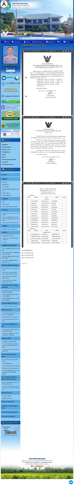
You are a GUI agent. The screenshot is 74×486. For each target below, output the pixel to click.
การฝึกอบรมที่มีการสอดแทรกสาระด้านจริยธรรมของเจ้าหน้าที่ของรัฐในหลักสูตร (11, 372)
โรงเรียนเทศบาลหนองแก (7, 164)
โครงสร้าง (4, 182)
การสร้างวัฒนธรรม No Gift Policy (10, 317)
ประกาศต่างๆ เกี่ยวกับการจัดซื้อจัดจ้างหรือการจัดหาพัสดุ (10, 253)
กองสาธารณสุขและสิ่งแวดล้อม (9, 159)
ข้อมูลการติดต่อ (6, 193)
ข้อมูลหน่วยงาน (17, 42)
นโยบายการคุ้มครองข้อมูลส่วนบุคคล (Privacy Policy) (37, 464)
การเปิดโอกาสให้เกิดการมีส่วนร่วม (9, 303)
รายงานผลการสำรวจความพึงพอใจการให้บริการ (10, 239)
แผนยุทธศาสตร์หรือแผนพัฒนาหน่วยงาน (10, 190)
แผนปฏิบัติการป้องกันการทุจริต (9, 341)
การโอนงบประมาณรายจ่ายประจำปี (9, 412)
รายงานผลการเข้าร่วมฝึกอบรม (8, 416)
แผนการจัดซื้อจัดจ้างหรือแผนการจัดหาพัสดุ (11, 249)
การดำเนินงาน (5, 210)
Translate (14, 72)
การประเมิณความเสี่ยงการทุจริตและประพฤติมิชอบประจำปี (10, 330)
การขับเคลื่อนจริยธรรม (7, 363)
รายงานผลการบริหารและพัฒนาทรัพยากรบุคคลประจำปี (9, 281)
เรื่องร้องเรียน (51, 42)
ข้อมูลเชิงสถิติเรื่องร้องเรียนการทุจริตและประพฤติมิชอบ (10, 299)
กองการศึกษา (5, 162)
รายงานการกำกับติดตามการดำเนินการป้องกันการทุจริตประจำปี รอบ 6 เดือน (10, 345)
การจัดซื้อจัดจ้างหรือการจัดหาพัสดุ (9, 245)
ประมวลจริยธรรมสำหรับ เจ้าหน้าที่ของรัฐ (10, 360)
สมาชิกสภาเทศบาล (6, 147)
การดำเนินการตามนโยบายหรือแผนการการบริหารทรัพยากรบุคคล (9, 273)
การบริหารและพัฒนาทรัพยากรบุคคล (10, 265)
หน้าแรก (8, 42)
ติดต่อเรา (67, 42)
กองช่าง (4, 157)
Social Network (5, 204)
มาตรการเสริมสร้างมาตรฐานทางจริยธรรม (9, 355)
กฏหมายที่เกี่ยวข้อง (6, 195)
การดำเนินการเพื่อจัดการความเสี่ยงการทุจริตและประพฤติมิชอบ (10, 334)
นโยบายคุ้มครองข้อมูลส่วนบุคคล (9, 206)
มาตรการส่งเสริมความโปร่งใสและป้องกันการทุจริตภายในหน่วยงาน (9, 378)
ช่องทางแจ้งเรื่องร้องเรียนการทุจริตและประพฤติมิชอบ (10, 295)
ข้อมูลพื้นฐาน (4, 178)
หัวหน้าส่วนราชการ (6, 149)
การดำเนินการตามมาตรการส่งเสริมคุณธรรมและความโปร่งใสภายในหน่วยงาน (11, 388)
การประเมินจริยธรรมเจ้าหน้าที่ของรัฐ (10, 365)
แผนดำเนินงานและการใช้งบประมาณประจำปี (11, 214)
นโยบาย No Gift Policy (7, 309)
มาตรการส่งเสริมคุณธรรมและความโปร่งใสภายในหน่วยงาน (10, 383)
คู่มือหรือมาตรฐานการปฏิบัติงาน (9, 229)
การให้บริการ (4, 232)
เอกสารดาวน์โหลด (6, 396)
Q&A (60, 42)
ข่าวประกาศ (4, 174)
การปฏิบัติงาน (5, 226)
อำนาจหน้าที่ (5, 186)
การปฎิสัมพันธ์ (5, 198)
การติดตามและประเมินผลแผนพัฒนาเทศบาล (10, 406)
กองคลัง (4, 154)
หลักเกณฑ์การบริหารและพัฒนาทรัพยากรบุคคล (9, 277)
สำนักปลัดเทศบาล (6, 152)
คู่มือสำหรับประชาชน (7, 398)
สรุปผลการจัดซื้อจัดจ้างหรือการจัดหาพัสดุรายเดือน (10, 257)
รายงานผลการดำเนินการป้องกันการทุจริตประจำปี (10, 350)
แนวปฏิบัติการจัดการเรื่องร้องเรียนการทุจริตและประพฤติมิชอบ (11, 291)
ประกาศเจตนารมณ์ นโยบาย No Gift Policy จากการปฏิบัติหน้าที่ (10, 314)
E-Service (4, 242)
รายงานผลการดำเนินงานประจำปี (10, 222)
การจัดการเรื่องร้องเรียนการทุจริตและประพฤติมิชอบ (10, 286)
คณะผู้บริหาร (5, 144)
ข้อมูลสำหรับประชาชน (38, 42)
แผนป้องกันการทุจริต (6, 338)
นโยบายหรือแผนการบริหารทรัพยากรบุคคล (10, 269)
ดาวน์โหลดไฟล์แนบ (27, 253)
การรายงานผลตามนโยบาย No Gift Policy (10, 320)
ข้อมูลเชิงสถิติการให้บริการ (8, 235)
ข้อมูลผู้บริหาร (5, 184)
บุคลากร (27, 42)
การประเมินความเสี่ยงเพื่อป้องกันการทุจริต (10, 325)
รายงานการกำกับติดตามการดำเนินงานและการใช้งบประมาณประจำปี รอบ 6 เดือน (11, 219)
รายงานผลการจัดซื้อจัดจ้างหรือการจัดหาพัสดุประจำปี (10, 261)
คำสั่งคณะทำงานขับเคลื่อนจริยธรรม (10, 368)
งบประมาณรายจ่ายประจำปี (8, 401)
